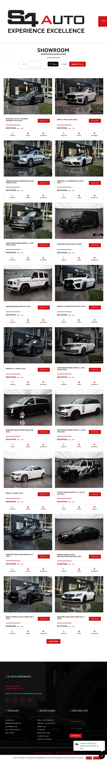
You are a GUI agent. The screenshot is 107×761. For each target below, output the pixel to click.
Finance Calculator (46, 723)
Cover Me (41, 730)
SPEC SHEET (10, 733)
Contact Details (44, 739)
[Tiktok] (7, 699)
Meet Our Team (43, 733)
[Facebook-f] (15, 699)
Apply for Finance (45, 720)
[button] (53, 641)
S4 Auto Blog (43, 736)
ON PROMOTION (11, 727)
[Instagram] (22, 699)
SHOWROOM (10, 720)
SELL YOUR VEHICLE (12, 730)
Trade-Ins (41, 727)
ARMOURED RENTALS (13, 723)
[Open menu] (103, 21)
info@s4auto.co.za (14, 688)
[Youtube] (29, 699)
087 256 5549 (12, 686)
